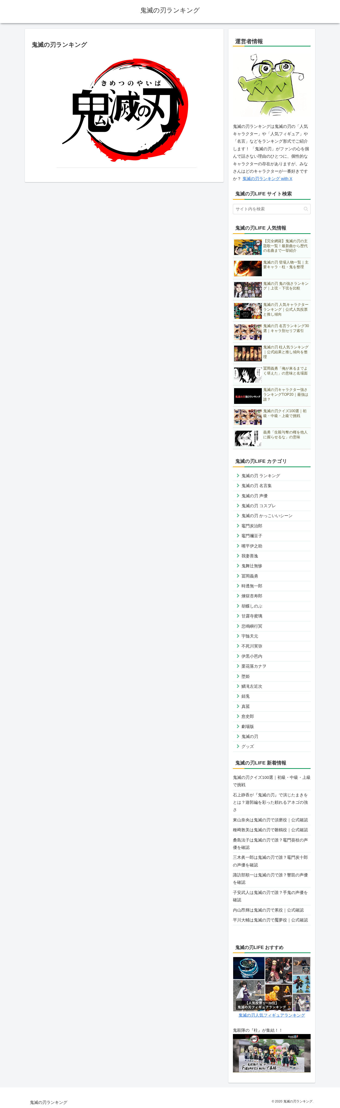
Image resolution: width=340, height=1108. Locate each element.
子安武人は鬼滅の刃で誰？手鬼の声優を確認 (270, 896)
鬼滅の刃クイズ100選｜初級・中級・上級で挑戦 (272, 781)
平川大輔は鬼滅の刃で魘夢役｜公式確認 (270, 920)
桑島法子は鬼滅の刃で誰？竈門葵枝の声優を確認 (270, 844)
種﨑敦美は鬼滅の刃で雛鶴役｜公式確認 (270, 830)
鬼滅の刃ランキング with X (267, 178)
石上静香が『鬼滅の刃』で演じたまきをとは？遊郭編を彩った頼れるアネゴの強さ (270, 802)
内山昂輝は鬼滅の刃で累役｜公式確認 (268, 910)
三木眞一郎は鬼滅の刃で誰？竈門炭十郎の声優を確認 (270, 861)
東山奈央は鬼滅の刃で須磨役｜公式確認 (270, 820)
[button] (306, 209)
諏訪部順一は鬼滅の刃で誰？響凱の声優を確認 (270, 879)
